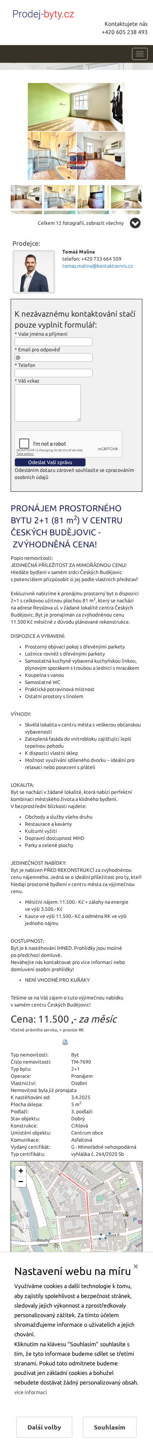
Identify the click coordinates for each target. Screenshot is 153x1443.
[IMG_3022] (93, 196)
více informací (30, 1392)
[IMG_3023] (126, 196)
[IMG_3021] (59, 196)
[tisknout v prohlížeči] (65, 1042)
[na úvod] (58, 13)
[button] (20, 1171)
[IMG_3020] (26, 196)
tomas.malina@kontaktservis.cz (97, 266)
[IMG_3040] (76, 131)
